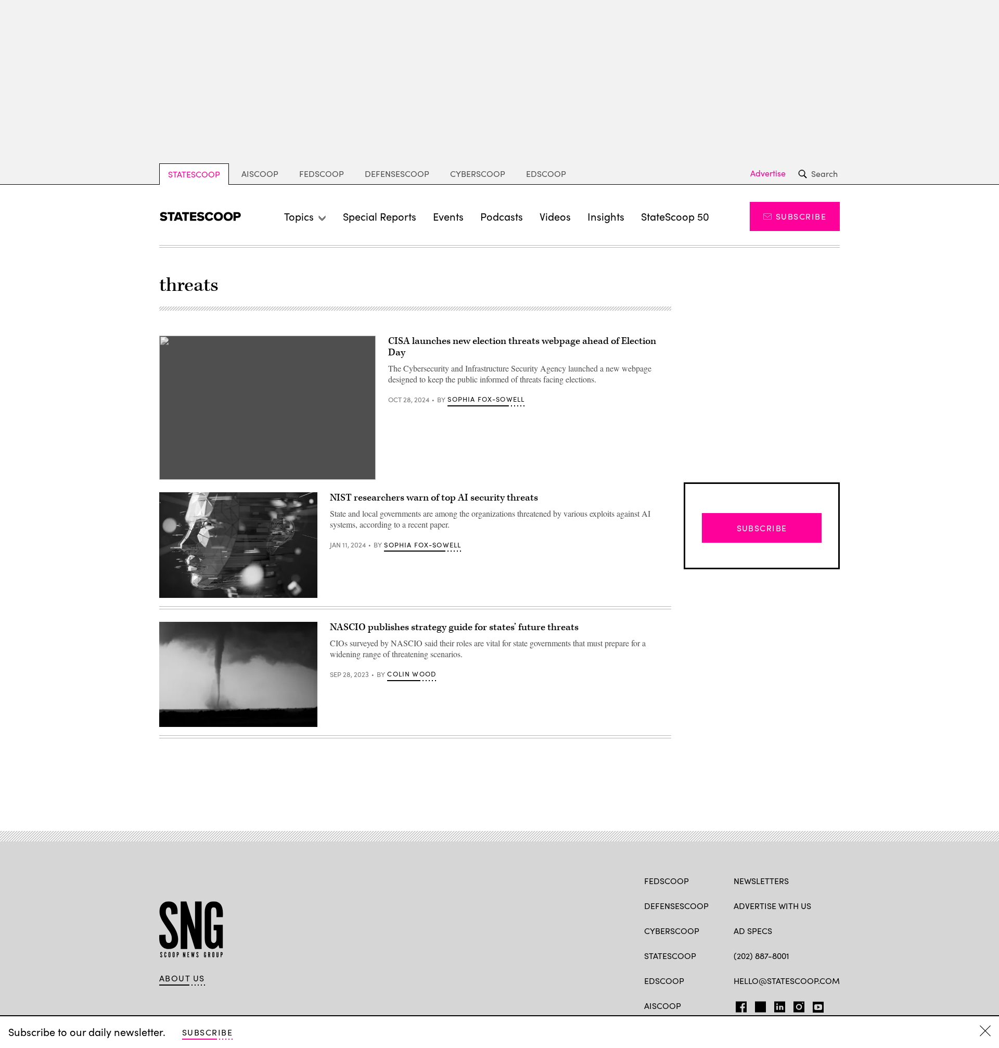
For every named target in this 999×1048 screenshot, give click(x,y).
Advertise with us (772, 905)
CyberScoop (477, 173)
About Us (182, 978)
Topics (299, 216)
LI (775, 1005)
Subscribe (801, 216)
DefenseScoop (397, 173)
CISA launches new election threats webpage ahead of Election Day (522, 347)
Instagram (798, 1005)
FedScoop (321, 173)
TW (759, 1005)
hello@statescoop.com (787, 980)
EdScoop (546, 173)
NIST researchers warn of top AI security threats (434, 497)
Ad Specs (753, 930)
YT (816, 1005)
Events (448, 216)
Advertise (768, 173)
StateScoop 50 (675, 216)
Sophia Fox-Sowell (485, 399)
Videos (555, 216)
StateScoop (194, 174)
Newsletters (761, 880)
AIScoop (259, 173)
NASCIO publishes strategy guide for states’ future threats (454, 627)
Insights (605, 216)
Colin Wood (411, 674)
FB (739, 1005)
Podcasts (501, 216)
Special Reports (379, 216)
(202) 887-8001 (761, 955)
